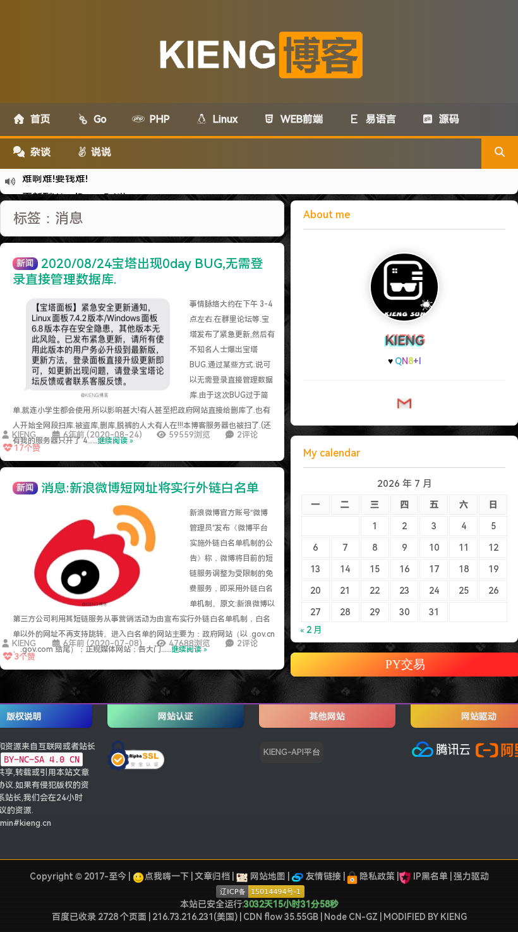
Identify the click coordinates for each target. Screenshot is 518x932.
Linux (223, 119)
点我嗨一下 (167, 876)
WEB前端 (299, 119)
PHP (157, 119)
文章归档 (212, 876)
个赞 (27, 448)
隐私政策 (376, 876)
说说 (99, 152)
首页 (38, 119)
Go (97, 119)
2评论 (247, 434)
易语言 (378, 119)
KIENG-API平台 (291, 752)
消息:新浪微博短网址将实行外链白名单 (150, 488)
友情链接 (322, 876)
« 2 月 (311, 630)
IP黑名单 (430, 876)
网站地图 (267, 876)
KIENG (24, 434)
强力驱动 (471, 876)
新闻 (25, 263)
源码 (446, 119)
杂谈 (38, 152)
